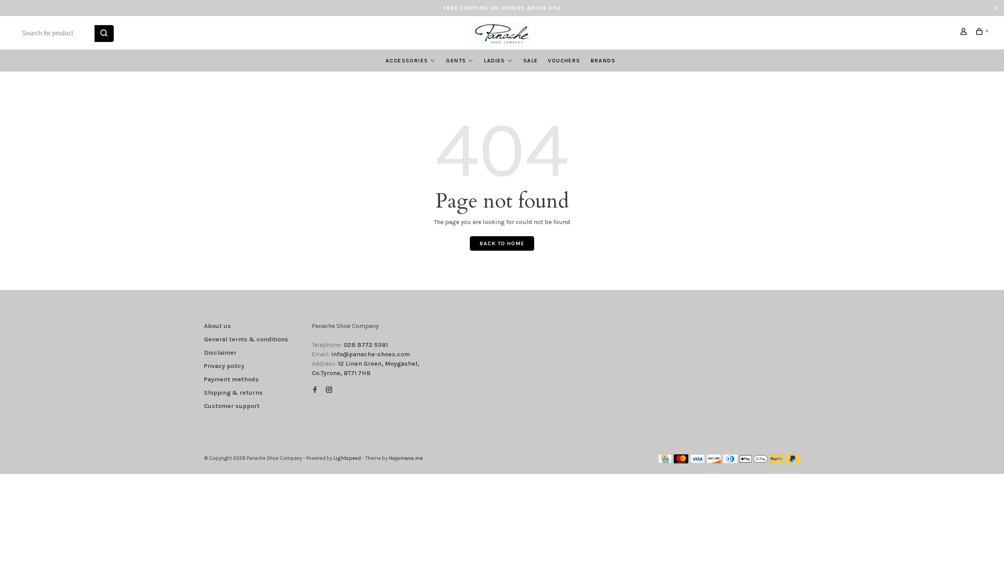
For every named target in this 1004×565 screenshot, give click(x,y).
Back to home (502, 243)
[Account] (964, 32)
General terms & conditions (246, 339)
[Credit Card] (665, 461)
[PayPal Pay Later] (793, 461)
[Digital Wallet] (753, 461)
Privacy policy (224, 366)
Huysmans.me (406, 458)
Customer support (232, 406)
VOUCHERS (564, 60)
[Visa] (697, 461)
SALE (530, 60)
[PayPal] (776, 461)
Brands (603, 60)
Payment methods (231, 379)
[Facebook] (315, 390)
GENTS (456, 60)
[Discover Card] (714, 461)
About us (217, 326)
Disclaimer (220, 352)
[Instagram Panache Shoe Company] (329, 390)
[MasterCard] (681, 461)
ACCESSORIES (407, 60)
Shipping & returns (233, 392)
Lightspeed (347, 458)
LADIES (494, 60)
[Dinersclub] (730, 461)
